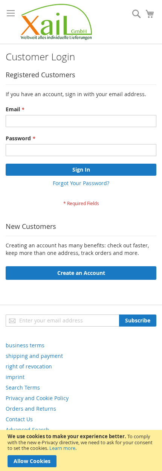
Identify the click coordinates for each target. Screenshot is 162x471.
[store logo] (56, 22)
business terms (25, 345)
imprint (15, 376)
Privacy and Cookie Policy (37, 398)
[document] (81, 450)
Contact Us (19, 419)
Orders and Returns (31, 408)
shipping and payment (34, 355)
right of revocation (29, 366)
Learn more (62, 448)
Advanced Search (27, 429)
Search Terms (23, 387)
